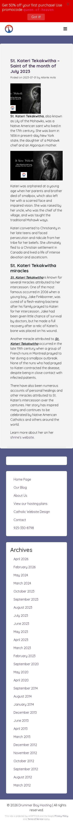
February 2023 (24, 656)
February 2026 (24, 567)
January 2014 (24, 704)
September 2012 (26, 769)
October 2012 (24, 761)
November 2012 (25, 753)
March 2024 (22, 583)
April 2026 (21, 559)
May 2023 (21, 632)
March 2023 (22, 648)
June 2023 (21, 624)
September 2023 (26, 599)
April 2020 (21, 680)
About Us (20, 495)
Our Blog (20, 487)
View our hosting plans (30, 504)
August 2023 (23, 607)
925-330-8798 (24, 528)
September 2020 (26, 664)
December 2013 (25, 712)
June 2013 (21, 721)
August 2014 (23, 696)
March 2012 (22, 785)
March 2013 (22, 737)
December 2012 (25, 745)
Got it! (36, 17)
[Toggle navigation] (65, 29)
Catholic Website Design (32, 512)
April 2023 (21, 640)
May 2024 (21, 575)
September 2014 (26, 688)
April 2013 (21, 729)
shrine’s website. (22, 437)
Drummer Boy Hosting (35, 805)
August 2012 (23, 777)
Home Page (22, 479)
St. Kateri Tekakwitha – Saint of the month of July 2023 (35, 66)
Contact (20, 520)
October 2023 (24, 591)
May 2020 (21, 672)
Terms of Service (35, 819)
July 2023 (21, 615)
